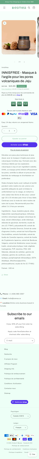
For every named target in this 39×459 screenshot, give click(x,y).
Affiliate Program (10, 364)
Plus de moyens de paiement (20, 150)
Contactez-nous (10, 388)
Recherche (8, 354)
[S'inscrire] (32, 340)
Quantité (4, 126)
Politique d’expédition (15, 452)
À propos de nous (11, 359)
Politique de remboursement (14, 374)
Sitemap (7, 393)
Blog (6, 349)
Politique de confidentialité (14, 379)
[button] (4, 7)
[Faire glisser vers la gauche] (14, 62)
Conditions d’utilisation (30, 449)
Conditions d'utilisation (12, 383)
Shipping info (9, 369)
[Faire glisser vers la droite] (24, 62)
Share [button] (6, 275)
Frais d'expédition (7, 89)
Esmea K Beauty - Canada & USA (22, 443)
